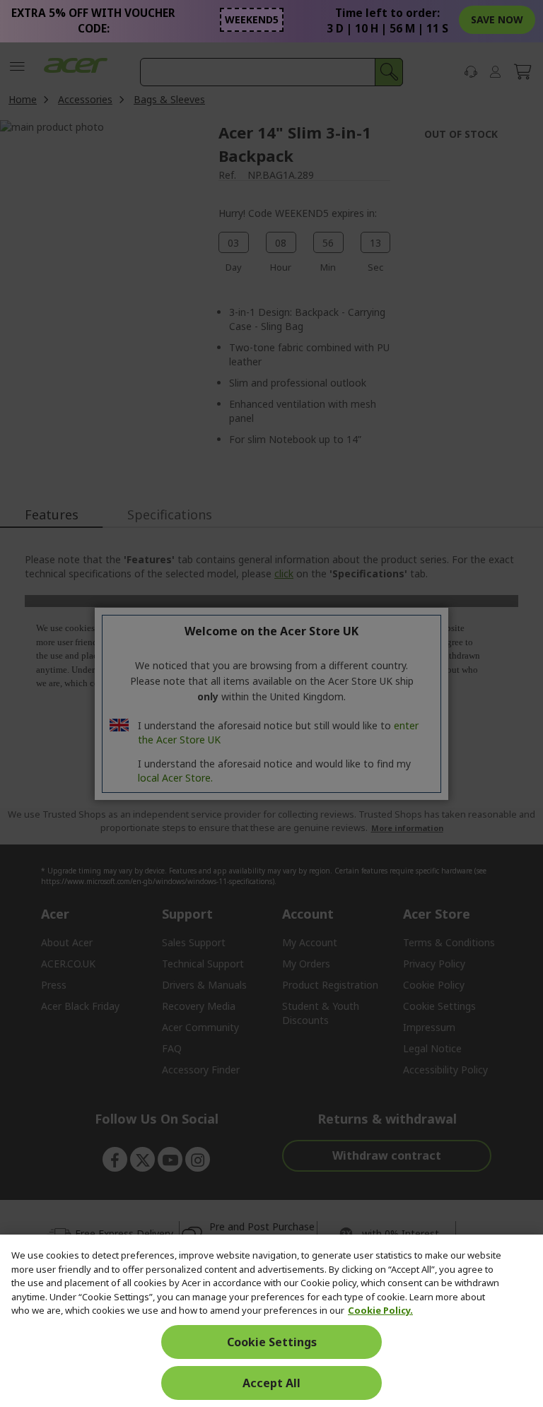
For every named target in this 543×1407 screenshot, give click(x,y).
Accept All (271, 1383)
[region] (271, 1321)
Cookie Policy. (380, 1310)
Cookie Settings (272, 1342)
